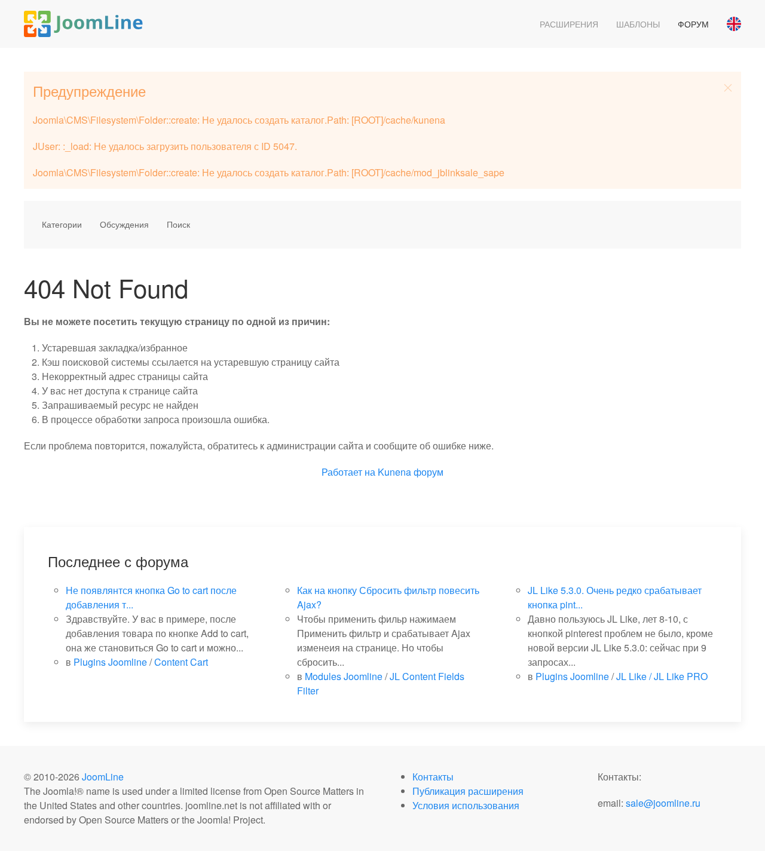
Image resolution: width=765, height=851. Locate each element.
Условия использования (465, 805)
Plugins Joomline (110, 662)
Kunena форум (410, 472)
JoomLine (103, 776)
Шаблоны (638, 24)
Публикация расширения (468, 791)
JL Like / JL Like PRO (662, 676)
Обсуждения (124, 224)
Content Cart (181, 662)
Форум (693, 24)
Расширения (569, 24)
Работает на (348, 472)
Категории (62, 224)
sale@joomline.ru (663, 803)
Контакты (433, 776)
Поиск (178, 224)
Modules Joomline (343, 676)
